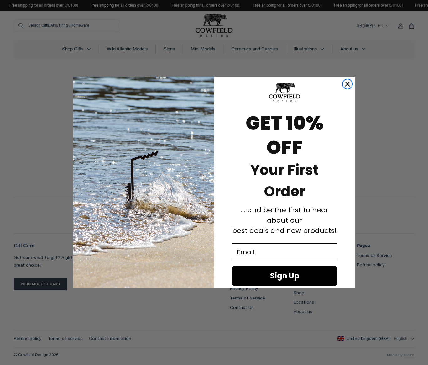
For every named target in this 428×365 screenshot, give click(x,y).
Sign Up (284, 276)
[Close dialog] (347, 84)
